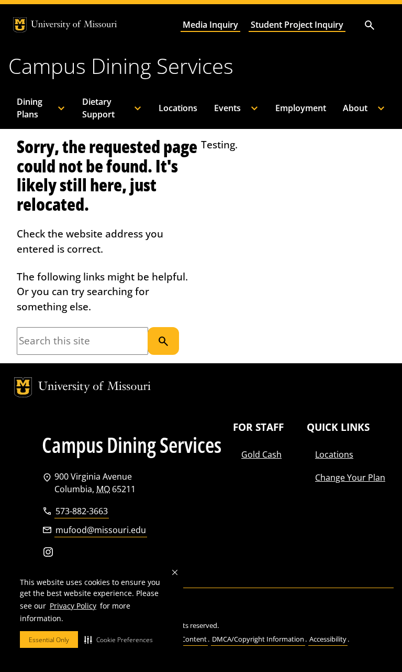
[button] (118, 639)
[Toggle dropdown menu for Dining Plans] (65, 108)
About (355, 108)
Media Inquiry (210, 24)
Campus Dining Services (120, 66)
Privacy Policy (73, 606)
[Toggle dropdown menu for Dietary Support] (141, 108)
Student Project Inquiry (297, 24)
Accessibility (328, 639)
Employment (300, 108)
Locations (178, 108)
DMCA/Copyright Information (258, 639)
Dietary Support (98, 108)
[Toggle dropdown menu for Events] (258, 108)
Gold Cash (261, 454)
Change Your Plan (350, 477)
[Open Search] (369, 25)
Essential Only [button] (49, 639)
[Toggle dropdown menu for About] (385, 108)
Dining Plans (29, 108)
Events (227, 108)
